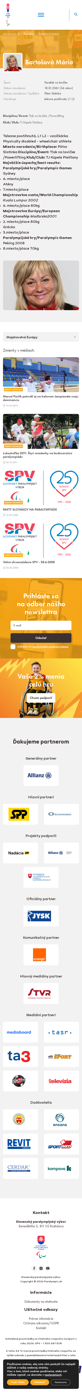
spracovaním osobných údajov (50, 647)
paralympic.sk (11, 34)
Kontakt (41, 1328)
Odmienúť (39, 1382)
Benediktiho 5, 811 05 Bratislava (41, 1226)
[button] (75, 15)
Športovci (29, 34)
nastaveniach (53, 1375)
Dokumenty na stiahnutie (41, 1301)
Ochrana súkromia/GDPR (41, 1323)
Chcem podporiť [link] (41, 698)
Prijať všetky (18, 1382)
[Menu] (41, 15)
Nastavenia (60, 1382)
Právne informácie (41, 1318)
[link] (41, 1246)
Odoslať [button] (41, 638)
